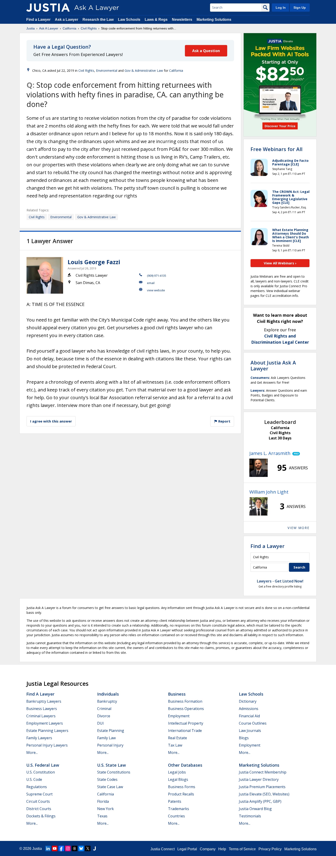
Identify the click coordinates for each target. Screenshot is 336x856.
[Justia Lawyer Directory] (94, 848)
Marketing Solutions (214, 19)
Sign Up (299, 7)
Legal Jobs (177, 772)
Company (208, 849)
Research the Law (98, 19)
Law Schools (129, 19)
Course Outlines (253, 723)
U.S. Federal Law (42, 765)
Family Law (106, 737)
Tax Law (175, 745)
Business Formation (185, 701)
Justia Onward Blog (255, 808)
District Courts (38, 808)
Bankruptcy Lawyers (43, 701)
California (69, 28)
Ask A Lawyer (48, 28)
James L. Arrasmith (270, 453)
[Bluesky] (81, 848)
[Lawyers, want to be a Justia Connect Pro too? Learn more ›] (295, 453)
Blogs (244, 737)
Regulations (36, 786)
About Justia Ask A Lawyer (273, 365)
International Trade (185, 730)
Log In (281, 7)
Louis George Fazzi (94, 262)
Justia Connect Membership (262, 772)
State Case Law (110, 786)
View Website (156, 290)
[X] (88, 848)
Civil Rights (89, 28)
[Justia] (48, 7)
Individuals (108, 694)
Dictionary (247, 701)
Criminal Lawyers (41, 715)
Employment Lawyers (44, 723)
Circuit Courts (38, 801)
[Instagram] (68, 848)
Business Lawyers (41, 708)
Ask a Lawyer (67, 19)
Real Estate (177, 737)
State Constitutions (113, 772)
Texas (102, 816)
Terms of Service (242, 849)
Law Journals (250, 730)
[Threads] (74, 848)
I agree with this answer (51, 421)
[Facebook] (61, 848)
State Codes (107, 779)
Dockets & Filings (41, 816)
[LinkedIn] (48, 848)
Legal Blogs (178, 779)
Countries (176, 816)
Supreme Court (39, 794)
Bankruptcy (107, 701)
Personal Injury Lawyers (47, 745)
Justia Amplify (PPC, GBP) (260, 801)
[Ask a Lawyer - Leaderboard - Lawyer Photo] (258, 468)
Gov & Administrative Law (144, 70)
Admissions (248, 708)
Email (151, 283)
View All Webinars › (280, 263)
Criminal (104, 708)
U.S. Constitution (40, 772)
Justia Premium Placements (262, 786)
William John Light (268, 492)
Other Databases (185, 765)
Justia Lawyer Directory (259, 779)
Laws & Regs (156, 19)
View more (298, 528)
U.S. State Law (111, 765)
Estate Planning (110, 730)
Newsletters (182, 19)
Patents (174, 801)
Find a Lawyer (38, 19)
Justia (30, 28)
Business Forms (181, 786)
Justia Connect (162, 849)
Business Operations (186, 708)
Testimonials (250, 816)
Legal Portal (187, 849)
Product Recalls (181, 794)
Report (223, 421)
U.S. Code (34, 779)
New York (105, 808)
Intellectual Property (185, 723)
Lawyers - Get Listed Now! (280, 581)
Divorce (103, 715)
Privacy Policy (270, 849)
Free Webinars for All (276, 149)
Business (177, 694)
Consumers (260, 377)
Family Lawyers (39, 737)
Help (222, 849)
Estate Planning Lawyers (47, 730)
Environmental (106, 70)
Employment (178, 715)
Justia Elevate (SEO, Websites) (264, 794)
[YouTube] (54, 848)
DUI (100, 723)
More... (32, 752)
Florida (103, 801)
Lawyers (257, 390)
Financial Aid (249, 715)
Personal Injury (110, 745)
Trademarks (178, 808)
